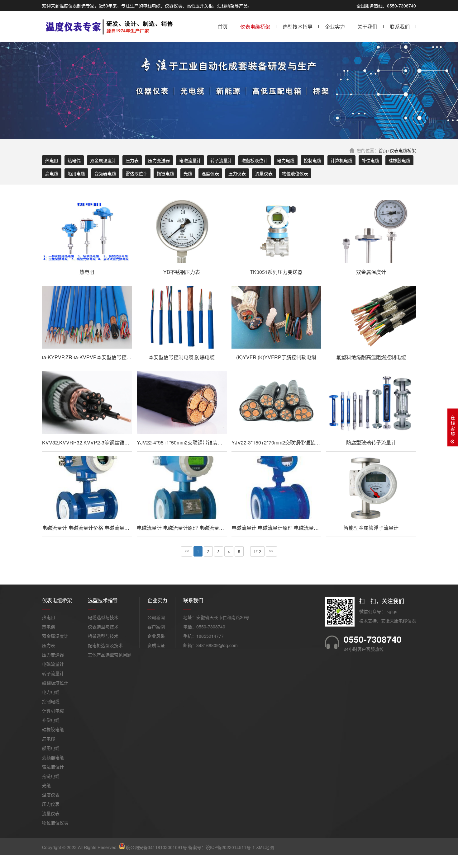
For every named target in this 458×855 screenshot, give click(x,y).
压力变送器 (159, 160)
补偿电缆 (370, 160)
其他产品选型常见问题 (109, 654)
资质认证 (156, 645)
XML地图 (265, 847)
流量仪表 (264, 173)
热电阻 (51, 160)
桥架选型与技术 (103, 636)
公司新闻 (156, 617)
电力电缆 (285, 160)
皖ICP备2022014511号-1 (230, 847)
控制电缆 (312, 160)
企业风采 (156, 636)
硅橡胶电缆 (399, 160)
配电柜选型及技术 (105, 645)
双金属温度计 (103, 160)
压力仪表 (237, 173)
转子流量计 (221, 160)
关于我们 (367, 26)
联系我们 (400, 26)
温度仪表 (210, 173)
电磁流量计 (190, 160)
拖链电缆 (165, 173)
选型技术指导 (297, 26)
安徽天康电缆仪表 (398, 621)
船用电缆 (76, 173)
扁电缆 (51, 173)
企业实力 (335, 26)
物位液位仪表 (295, 173)
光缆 (188, 173)
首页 (223, 26)
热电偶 (74, 160)
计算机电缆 (341, 160)
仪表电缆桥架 (255, 26)
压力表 (132, 160)
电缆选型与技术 (103, 617)
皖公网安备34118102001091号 (156, 847)
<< (186, 551)
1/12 (257, 551)
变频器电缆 (105, 173)
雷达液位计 (136, 173)
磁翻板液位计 (254, 160)
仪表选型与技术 (103, 626)
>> (271, 551)
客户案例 (156, 626)
